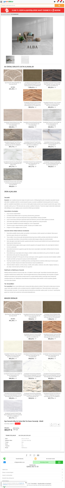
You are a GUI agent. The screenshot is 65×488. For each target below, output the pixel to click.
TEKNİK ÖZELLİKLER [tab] (11, 435)
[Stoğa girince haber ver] (51, 424)
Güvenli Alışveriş (19, 458)
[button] (60, 36)
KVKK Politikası (5, 481)
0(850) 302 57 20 (32, 466)
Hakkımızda (5, 469)
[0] (57, 2)
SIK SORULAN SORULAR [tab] (25, 435)
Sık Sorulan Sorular (50, 458)
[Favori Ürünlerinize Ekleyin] (55, 424)
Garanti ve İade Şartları (7, 475)
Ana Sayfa (3, 14)
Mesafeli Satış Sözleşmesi (8, 478)
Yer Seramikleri (14, 14)
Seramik (8, 14)
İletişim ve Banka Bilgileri (7, 472)
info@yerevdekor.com (20, 462)
